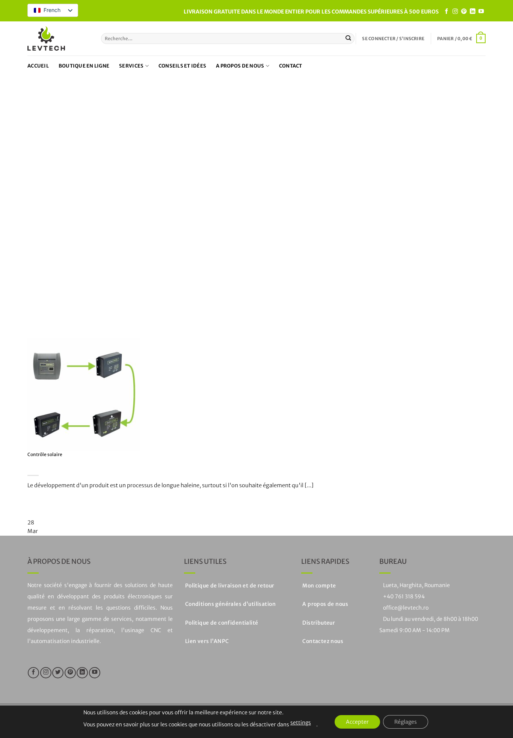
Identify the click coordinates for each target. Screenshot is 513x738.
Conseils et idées (182, 66)
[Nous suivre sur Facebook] (446, 12)
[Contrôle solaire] (83, 394)
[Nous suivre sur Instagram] (455, 12)
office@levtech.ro (406, 607)
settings (300, 722)
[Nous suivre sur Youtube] (481, 12)
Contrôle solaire (44, 454)
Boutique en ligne (84, 66)
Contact (290, 66)
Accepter (357, 721)
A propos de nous (240, 66)
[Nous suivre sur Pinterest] (463, 12)
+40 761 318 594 (404, 596)
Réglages (405, 721)
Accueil (38, 66)
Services (131, 66)
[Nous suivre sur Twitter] (57, 672)
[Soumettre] (348, 38)
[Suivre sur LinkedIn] (472, 12)
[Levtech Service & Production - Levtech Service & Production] (46, 38)
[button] (393, 38)
